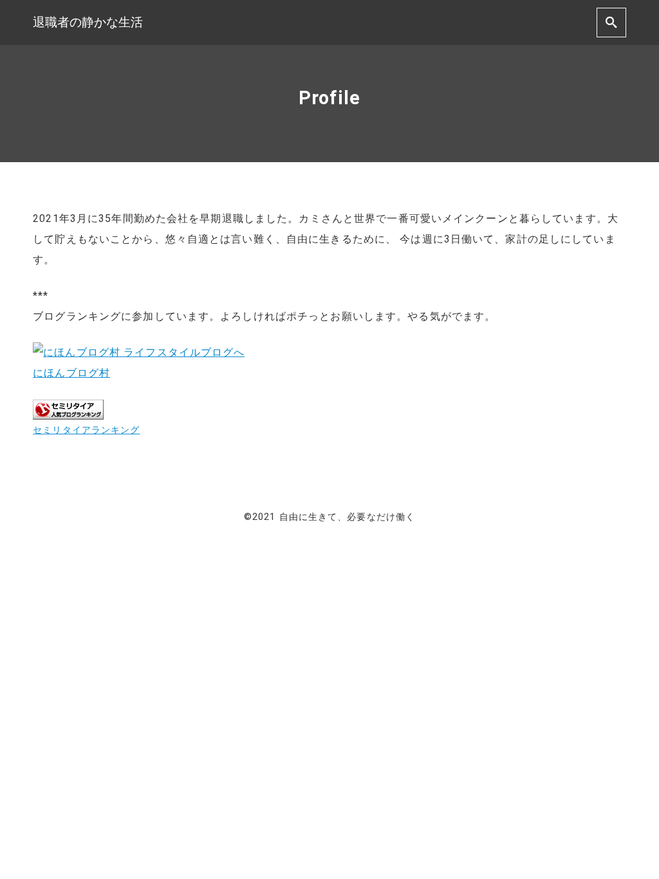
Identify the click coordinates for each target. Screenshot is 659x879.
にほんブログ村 (71, 373)
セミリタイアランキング (86, 430)
